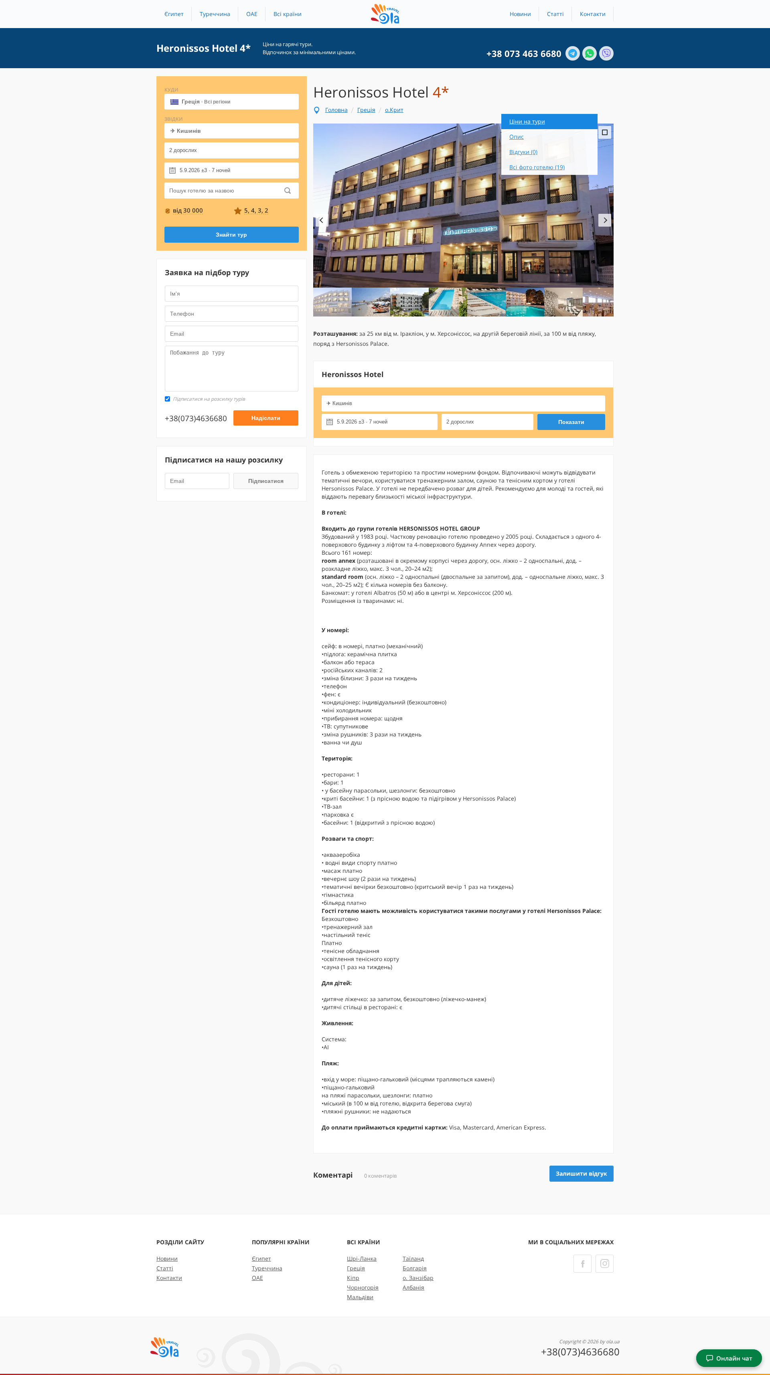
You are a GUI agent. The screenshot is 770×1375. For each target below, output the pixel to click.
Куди (171, 89)
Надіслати (265, 418)
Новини (520, 14)
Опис (516, 136)
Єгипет (174, 14)
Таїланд (413, 1258)
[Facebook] (582, 1264)
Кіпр (353, 1278)
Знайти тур (231, 234)
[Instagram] (605, 1264)
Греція (206, 101)
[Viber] (606, 53)
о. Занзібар (418, 1278)
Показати (571, 422)
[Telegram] (572, 53)
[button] (287, 14)
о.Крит (394, 110)
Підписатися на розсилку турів (209, 398)
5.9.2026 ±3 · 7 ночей (205, 170)
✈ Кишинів (185, 131)
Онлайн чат (734, 1358)
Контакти (593, 14)
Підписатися (266, 481)
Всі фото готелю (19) (537, 167)
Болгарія (415, 1268)
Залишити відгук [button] (581, 1173)
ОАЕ (251, 14)
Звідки (173, 119)
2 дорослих (183, 150)
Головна (336, 110)
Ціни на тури (527, 121)
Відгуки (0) (523, 152)
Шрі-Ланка (362, 1258)
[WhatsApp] (589, 53)
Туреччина (215, 14)
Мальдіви (360, 1297)
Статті (555, 14)
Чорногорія (363, 1287)
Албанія (413, 1287)
